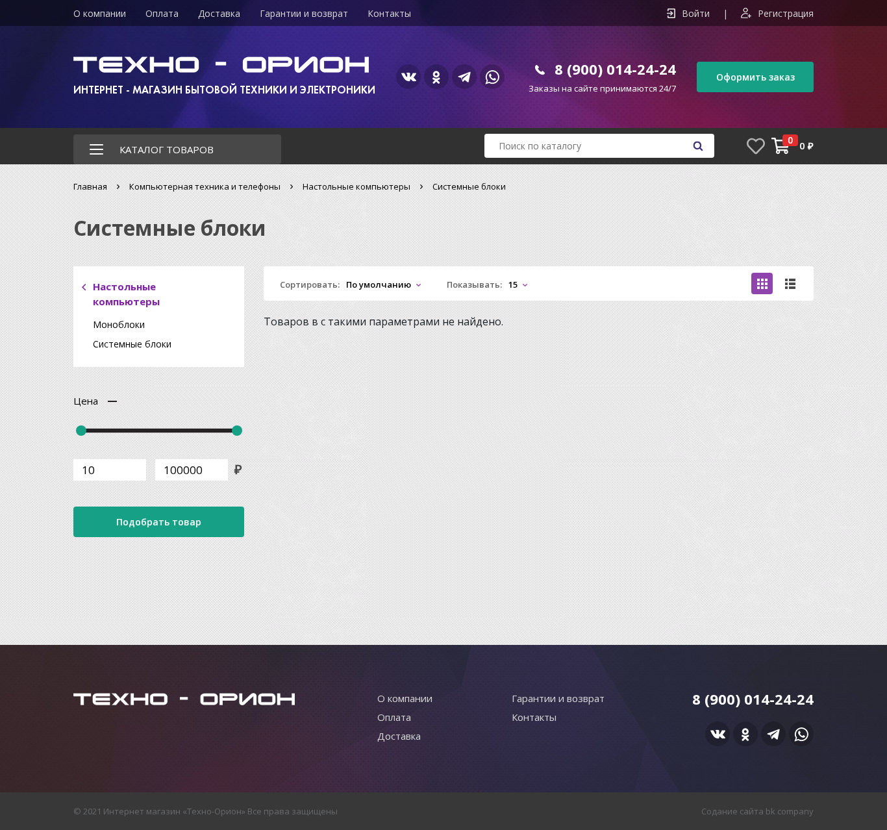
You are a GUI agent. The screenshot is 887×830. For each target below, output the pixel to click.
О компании (99, 13)
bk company (790, 811)
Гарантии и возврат (304, 13)
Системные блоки (132, 344)
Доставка (219, 13)
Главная (90, 186)
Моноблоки (119, 324)
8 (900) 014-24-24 (615, 69)
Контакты (389, 13)
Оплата (162, 13)
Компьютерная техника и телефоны (205, 186)
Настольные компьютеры (356, 186)
